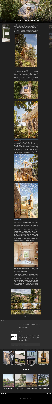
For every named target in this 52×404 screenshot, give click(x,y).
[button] (1, 360)
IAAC (21, 140)
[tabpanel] (26, 360)
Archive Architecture (26, 369)
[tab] (13, 349)
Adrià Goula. (20, 331)
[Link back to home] (4, 393)
